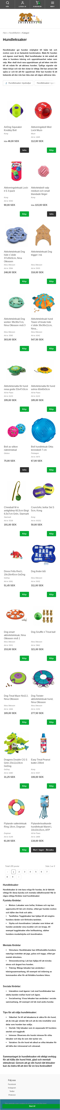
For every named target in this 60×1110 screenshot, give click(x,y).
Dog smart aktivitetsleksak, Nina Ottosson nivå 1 (15, 635)
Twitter (12, 1091)
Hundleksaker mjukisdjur (19, 83)
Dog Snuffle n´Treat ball (43, 632)
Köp (51, 150)
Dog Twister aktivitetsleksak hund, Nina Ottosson (42, 699)
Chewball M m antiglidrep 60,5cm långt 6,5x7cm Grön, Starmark (16, 510)
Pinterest (11, 1095)
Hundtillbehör (15, 33)
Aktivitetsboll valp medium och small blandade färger (40, 190)
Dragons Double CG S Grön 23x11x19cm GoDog (15, 762)
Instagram (12, 1088)
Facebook (12, 1084)
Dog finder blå (38, 571)
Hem (5, 33)
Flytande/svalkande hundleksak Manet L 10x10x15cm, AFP (41, 826)
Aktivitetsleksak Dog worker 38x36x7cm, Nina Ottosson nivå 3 (14, 322)
